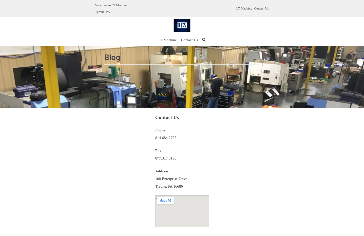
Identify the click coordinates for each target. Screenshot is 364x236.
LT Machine (244, 8)
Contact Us (261, 8)
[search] (204, 40)
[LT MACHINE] (182, 25)
